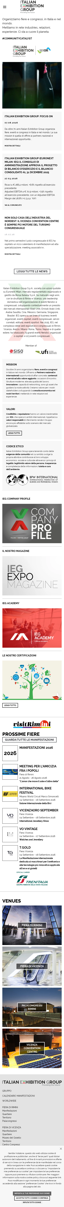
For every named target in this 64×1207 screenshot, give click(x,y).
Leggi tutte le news (32, 271)
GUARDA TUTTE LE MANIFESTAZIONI (29, 739)
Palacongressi (9, 1121)
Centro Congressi (11, 1144)
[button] (4, 7)
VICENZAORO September (38, 810)
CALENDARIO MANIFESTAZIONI (18, 1096)
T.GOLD (25, 847)
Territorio (6, 1117)
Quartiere (7, 1114)
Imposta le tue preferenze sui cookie (32, 1193)
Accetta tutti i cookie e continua (32, 1198)
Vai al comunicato (13, 205)
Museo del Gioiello (11, 1137)
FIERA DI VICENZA (11, 1127)
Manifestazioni (9, 1110)
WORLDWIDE (9, 1101)
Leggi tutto (14, 433)
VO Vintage (28, 829)
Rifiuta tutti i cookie (32, 1202)
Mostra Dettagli (12, 254)
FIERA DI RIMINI (10, 1107)
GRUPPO (6, 1091)
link (59, 1177)
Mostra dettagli (12, 146)
